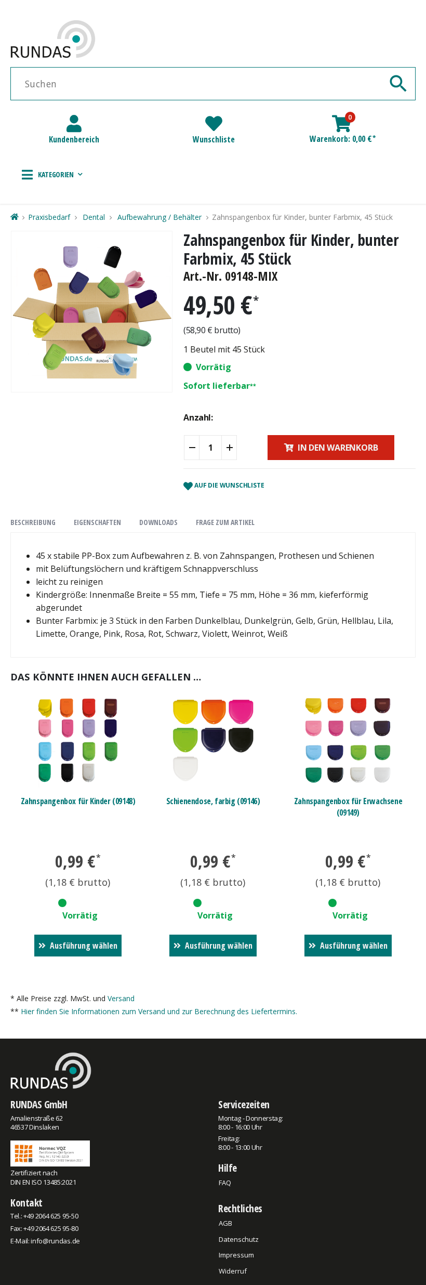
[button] (52, 174)
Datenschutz (239, 1239)
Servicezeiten (244, 1104)
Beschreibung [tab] (33, 522)
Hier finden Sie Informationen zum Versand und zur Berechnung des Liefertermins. (159, 1011)
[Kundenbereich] (74, 123)
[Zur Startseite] (14, 217)
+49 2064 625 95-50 (50, 1216)
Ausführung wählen (83, 945)
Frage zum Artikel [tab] (225, 522)
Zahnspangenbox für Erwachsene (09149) (348, 806)
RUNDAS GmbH (39, 1104)
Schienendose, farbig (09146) (213, 801)
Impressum (236, 1255)
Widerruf (233, 1271)
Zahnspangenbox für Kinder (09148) (78, 801)
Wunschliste (214, 139)
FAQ (225, 1182)
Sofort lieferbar (216, 385)
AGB (225, 1223)
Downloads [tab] (158, 522)
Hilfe (227, 1168)
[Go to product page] (78, 741)
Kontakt (26, 1203)
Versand (121, 998)
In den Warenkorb (338, 447)
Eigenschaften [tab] (97, 522)
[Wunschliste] (213, 123)
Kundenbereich (74, 139)
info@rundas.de (55, 1240)
